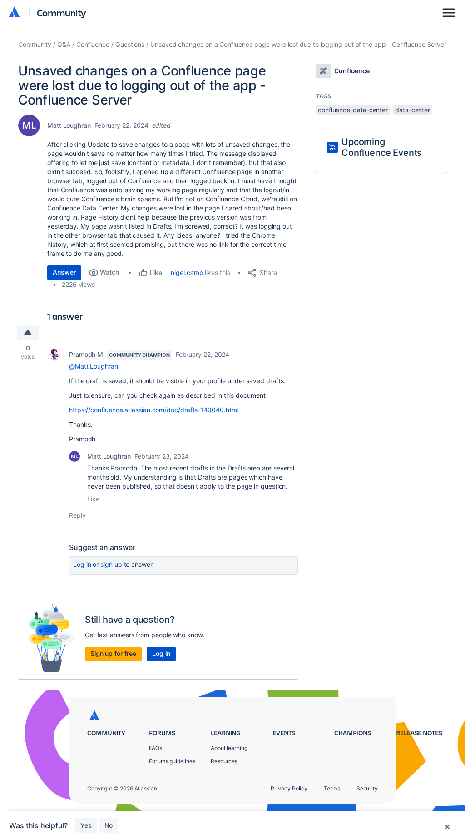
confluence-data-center (353, 110)
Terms (332, 788)
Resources (224, 761)
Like (93, 499)
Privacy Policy (289, 788)
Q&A (63, 44)
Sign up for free (113, 653)
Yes (86, 825)
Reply (77, 515)
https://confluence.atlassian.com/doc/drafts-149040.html (153, 410)
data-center (412, 110)
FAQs (155, 748)
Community (61, 12)
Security (367, 788)
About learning (229, 748)
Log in (82, 564)
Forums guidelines (172, 761)
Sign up (111, 564)
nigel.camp (187, 272)
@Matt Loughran (93, 366)
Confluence (92, 44)
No (108, 825)
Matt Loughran (69, 125)
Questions (129, 44)
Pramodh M (86, 354)
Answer (64, 272)
